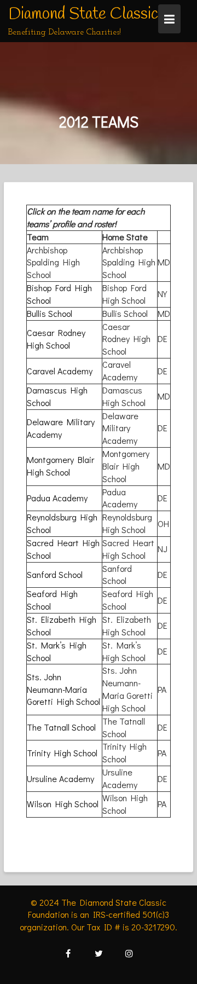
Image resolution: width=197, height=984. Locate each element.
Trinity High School (62, 753)
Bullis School (49, 313)
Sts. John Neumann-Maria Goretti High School (63, 689)
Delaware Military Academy (61, 428)
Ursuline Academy (60, 778)
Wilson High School (63, 803)
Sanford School (55, 574)
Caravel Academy (59, 371)
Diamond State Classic (83, 14)
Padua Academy (57, 497)
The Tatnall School (61, 727)
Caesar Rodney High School (56, 339)
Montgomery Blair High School (60, 466)
